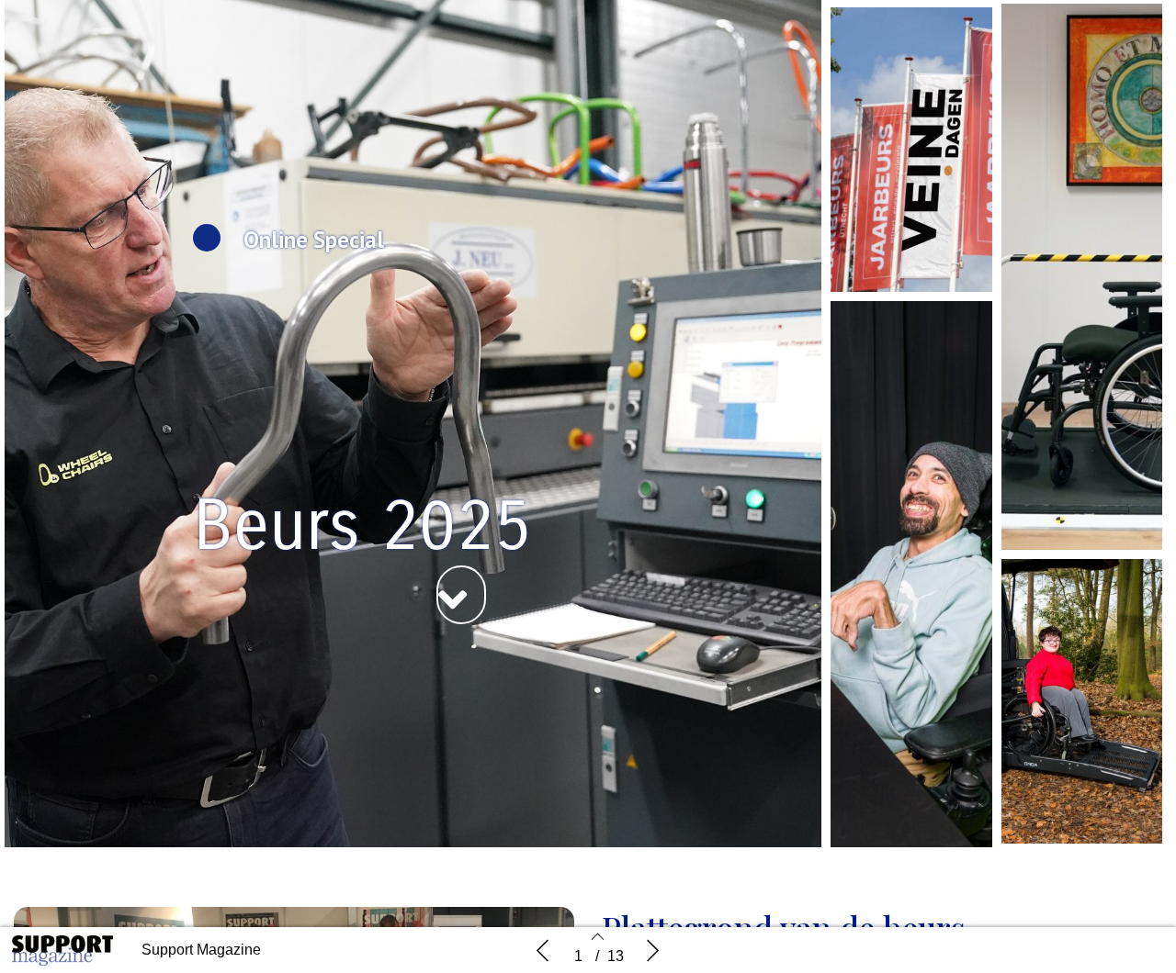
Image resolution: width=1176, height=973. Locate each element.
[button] (461, 594)
